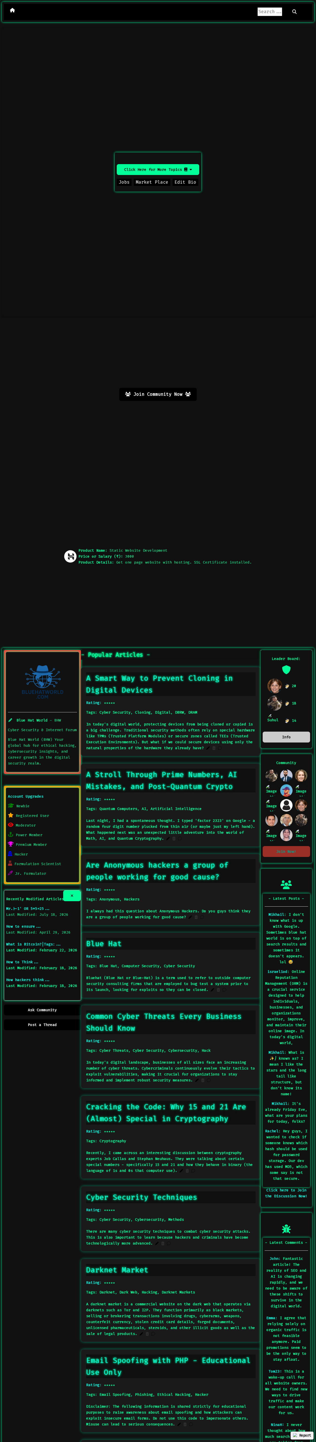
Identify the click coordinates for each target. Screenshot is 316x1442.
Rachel (271, 1131)
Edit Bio (185, 182)
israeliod (277, 971)
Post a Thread (42, 1024)
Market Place (152, 182)
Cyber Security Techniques (141, 1197)
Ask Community (42, 1009)
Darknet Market (117, 1270)
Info (286, 737)
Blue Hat (104, 944)
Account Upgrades (25, 796)
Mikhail (276, 914)
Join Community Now (158, 394)
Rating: (94, 702)
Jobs (124, 182)
